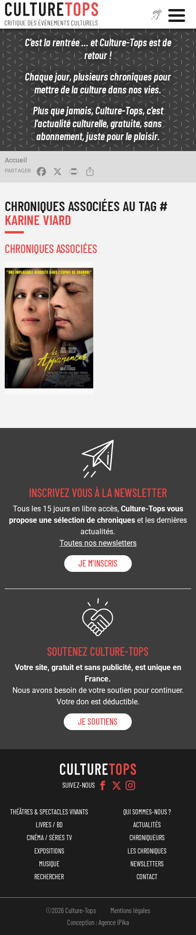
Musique (49, 864)
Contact (147, 877)
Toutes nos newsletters (98, 543)
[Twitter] (116, 785)
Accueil (16, 160)
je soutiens (98, 721)
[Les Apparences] (49, 328)
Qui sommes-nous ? (147, 812)
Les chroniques (147, 851)
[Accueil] (51, 14)
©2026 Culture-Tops (71, 910)
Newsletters (147, 864)
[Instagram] (130, 785)
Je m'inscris (98, 563)
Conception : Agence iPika (98, 922)
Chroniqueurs (147, 837)
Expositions (49, 851)
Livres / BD (49, 825)
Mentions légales (130, 910)
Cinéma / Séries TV (49, 837)
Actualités (147, 825)
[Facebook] (102, 785)
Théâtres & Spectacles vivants (49, 812)
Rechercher (49, 877)
